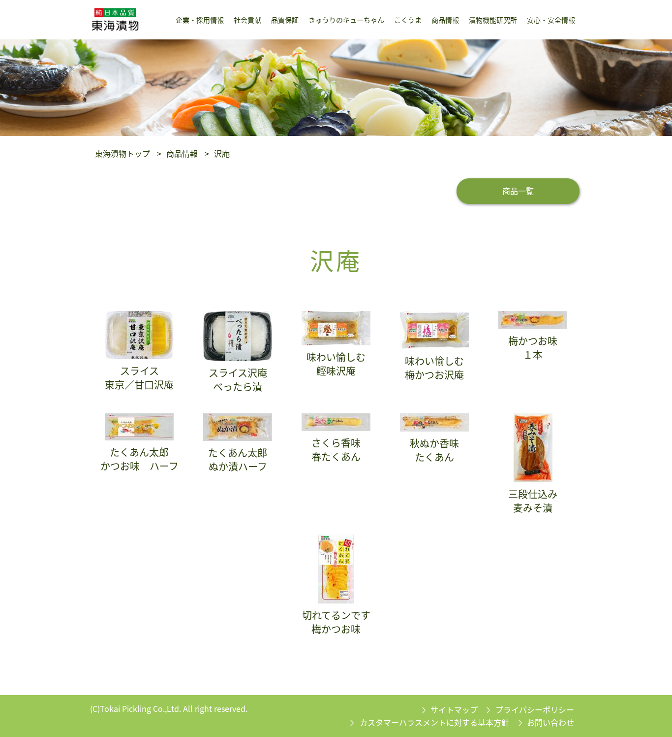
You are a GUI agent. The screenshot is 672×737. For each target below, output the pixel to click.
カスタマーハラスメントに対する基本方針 (434, 722)
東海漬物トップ (122, 153)
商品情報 (182, 153)
